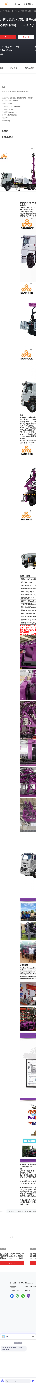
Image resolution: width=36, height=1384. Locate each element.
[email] (12, 1296)
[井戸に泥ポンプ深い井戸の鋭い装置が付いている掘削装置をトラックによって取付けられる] (15, 1238)
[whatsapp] (17, 1296)
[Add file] (2, 1381)
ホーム (2, 11)
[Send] (33, 1381)
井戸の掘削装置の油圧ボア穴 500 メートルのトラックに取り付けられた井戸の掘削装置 (15, 1256)
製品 (7, 11)
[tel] (34, 1296)
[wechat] (23, 1296)
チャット (8, 37)
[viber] (28, 1296)
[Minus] (33, 1336)
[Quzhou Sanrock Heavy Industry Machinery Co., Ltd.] (6, 4)
